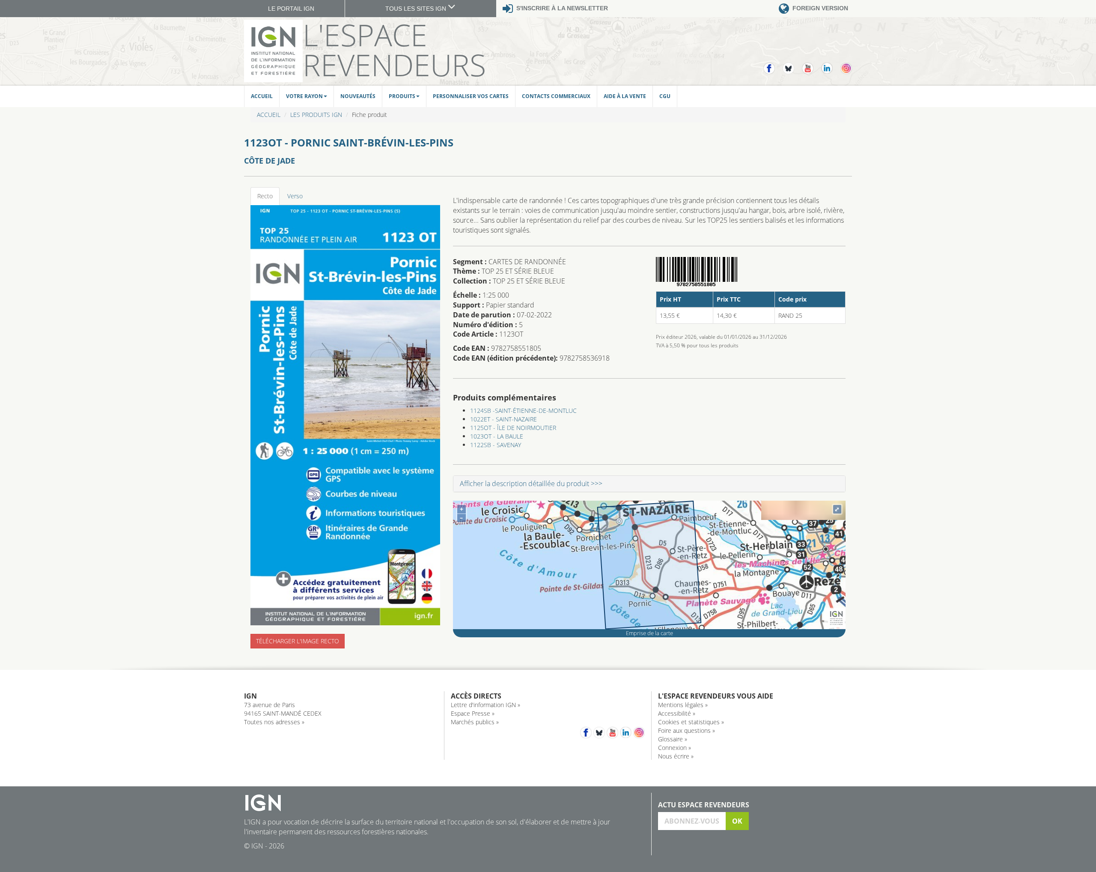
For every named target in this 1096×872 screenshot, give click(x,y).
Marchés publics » (475, 722)
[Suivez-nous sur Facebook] (773, 64)
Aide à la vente (625, 96)
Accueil (262, 96)
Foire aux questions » (686, 730)
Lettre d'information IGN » (485, 705)
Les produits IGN (316, 114)
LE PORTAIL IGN (291, 8)
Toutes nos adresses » (274, 722)
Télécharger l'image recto (297, 641)
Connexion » (674, 748)
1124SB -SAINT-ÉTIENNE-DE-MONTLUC (523, 410)
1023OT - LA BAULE (496, 436)
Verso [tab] (295, 196)
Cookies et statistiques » (691, 722)
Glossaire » (672, 739)
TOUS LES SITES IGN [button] (416, 8)
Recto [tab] (265, 196)
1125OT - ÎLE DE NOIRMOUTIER (513, 428)
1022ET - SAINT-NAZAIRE (503, 419)
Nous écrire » (676, 756)
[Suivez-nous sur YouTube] (811, 64)
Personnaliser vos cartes (471, 96)
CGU (664, 96)
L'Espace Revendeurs (394, 49)
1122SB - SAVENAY (495, 445)
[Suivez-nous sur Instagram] (846, 64)
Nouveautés (357, 96)
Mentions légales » (683, 705)
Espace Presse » (472, 713)
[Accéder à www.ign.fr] (836, 618)
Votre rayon (304, 96)
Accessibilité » (676, 713)
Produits (402, 96)
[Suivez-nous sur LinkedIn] (830, 64)
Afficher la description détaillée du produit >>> (531, 483)
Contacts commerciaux (556, 96)
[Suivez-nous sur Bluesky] (792, 64)
